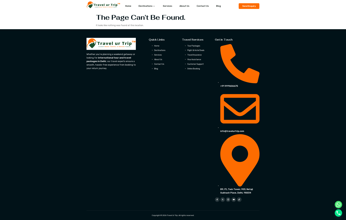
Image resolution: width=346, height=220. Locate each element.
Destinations (145, 6)
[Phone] (338, 213)
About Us (184, 6)
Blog (218, 6)
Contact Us (203, 6)
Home (128, 6)
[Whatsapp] (338, 204)
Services (167, 6)
